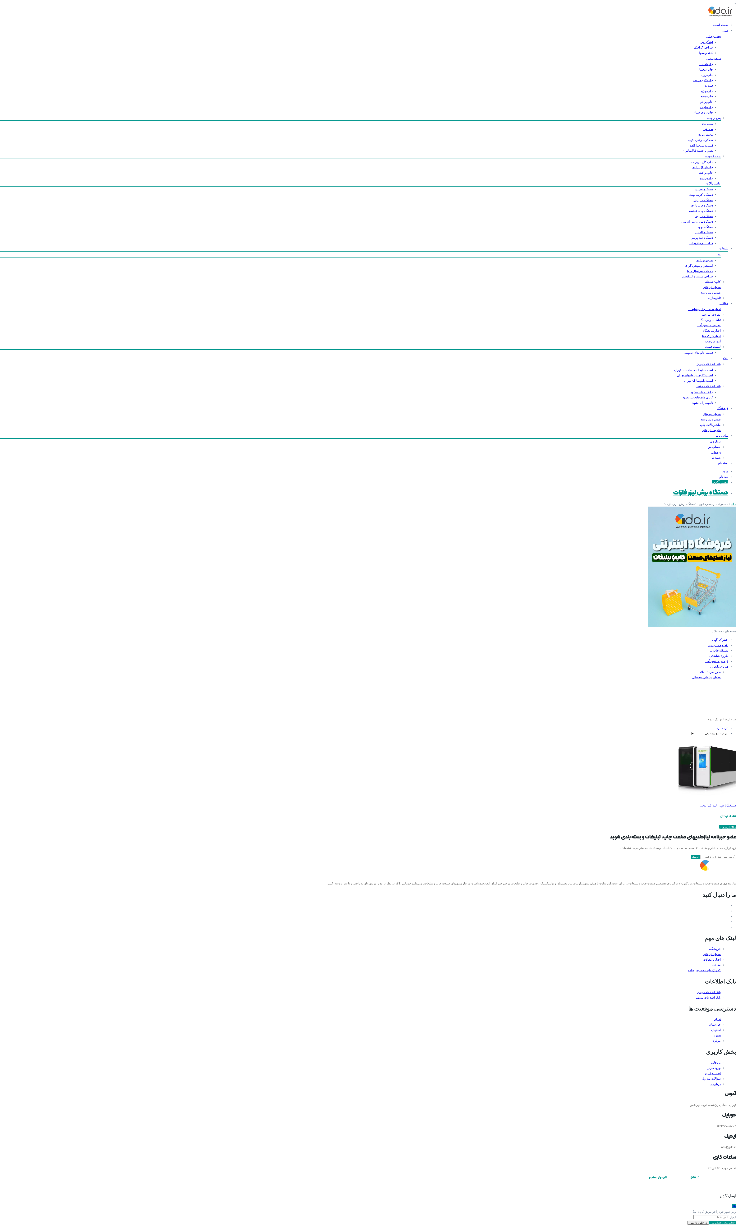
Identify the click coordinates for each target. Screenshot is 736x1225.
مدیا (718, 254)
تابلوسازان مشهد (702, 402)
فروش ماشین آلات (716, 661)
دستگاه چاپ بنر (703, 200)
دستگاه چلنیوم (704, 216)
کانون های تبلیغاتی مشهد (698, 397)
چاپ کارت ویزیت (702, 162)
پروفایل (716, 452)
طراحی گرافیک (703, 47)
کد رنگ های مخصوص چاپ (704, 970)
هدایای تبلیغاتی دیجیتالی (706, 677)
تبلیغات (723, 248)
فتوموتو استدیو (658, 1177)
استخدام (723, 463)
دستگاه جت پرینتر (702, 237)
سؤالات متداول (711, 1078)
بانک (725, 358)
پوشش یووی (705, 134)
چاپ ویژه (707, 91)
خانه (733, 504)
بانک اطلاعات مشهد (708, 386)
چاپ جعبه (707, 96)
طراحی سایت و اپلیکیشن (697, 276)
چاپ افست (706, 64)
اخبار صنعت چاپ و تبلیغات (704, 309)
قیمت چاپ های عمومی (698, 352)
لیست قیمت (713, 346)
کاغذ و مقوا (706, 52)
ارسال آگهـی (720, 482)
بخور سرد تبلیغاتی (710, 672)
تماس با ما (721, 435)
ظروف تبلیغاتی (711, 430)
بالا (734, 1206)
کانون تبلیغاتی (712, 281)
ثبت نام (723, 476)
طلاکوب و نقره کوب (700, 140)
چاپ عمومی (713, 156)
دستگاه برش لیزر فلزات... (718, 805)
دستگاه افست (704, 189)
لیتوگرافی (707, 42)
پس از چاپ (714, 117)
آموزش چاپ (713, 341)
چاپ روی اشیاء (703, 112)
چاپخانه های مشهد (702, 392)
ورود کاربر (714, 1068)
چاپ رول (707, 75)
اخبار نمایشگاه (712, 330)
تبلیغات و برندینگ (710, 320)
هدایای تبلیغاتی (712, 287)
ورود (725, 471)
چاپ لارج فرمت (703, 80)
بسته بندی (707, 123)
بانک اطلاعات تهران (709, 364)
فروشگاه (722, 408)
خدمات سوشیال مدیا (700, 271)
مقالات (724, 303)
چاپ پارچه (706, 107)
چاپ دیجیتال (705, 69)
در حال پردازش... (698, 1222)
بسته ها (716, 457)
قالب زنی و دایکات (701, 145)
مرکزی (716, 1040)
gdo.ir (694, 1177)
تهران (717, 1019)
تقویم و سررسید (711, 292)
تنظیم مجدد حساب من (723, 1222)
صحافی (708, 129)
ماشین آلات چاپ (710, 424)
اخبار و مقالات (712, 959)
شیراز (717, 1035)
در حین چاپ (713, 58)
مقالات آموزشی (711, 314)
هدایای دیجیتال (712, 414)
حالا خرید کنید (727, 827)
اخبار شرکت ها (711, 336)
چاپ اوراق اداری (702, 167)
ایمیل (732, 1217)
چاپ (725, 30)
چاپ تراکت (706, 172)
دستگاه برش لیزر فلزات (700, 493)
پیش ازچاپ (713, 36)
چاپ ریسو (706, 178)
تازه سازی (721, 728)
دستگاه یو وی (705, 227)
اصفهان (716, 1030)
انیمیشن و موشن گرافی (698, 265)
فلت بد (709, 85)
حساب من (714, 446)
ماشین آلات (713, 183)
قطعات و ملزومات (701, 243)
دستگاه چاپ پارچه (701, 205)
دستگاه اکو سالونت (701, 194)
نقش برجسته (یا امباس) (698, 150)
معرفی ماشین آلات (709, 325)
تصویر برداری (704, 260)
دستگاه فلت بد (704, 232)
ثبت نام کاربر (713, 1073)
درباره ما (715, 441)
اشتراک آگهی (720, 639)
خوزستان (715, 1024)
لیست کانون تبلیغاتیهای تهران (695, 375)
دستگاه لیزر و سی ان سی (697, 221)
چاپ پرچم (706, 101)
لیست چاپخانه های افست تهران (693, 370)
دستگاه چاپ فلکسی (700, 210)
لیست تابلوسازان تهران (698, 380)
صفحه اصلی (720, 24)
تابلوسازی (714, 297)
